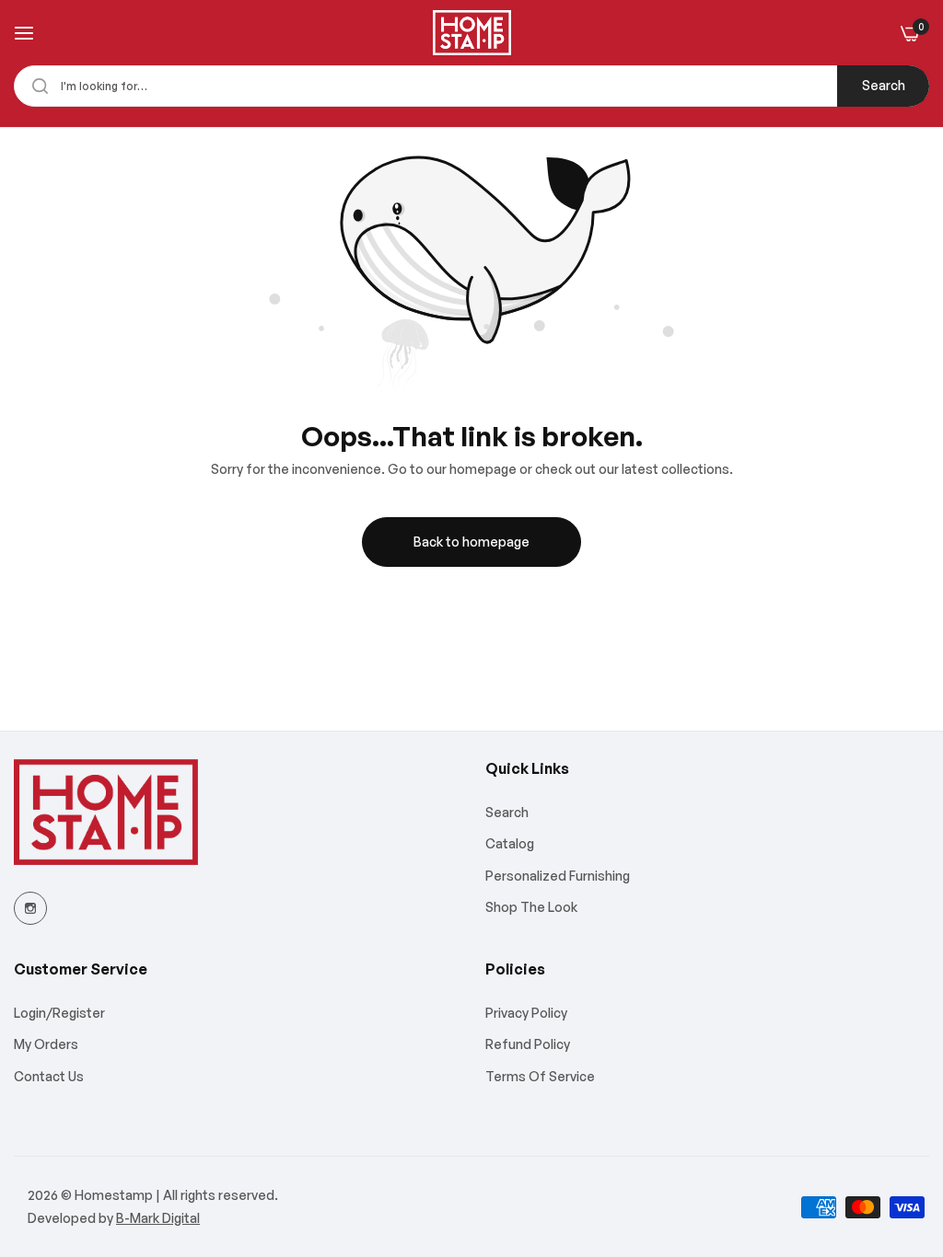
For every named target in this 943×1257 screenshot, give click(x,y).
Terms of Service (540, 1076)
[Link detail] (30, 908)
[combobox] (471, 86)
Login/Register (59, 1013)
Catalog (509, 843)
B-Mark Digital (158, 1218)
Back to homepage (471, 541)
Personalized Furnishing (557, 875)
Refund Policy (527, 1044)
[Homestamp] (472, 32)
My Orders (46, 1044)
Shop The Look (531, 907)
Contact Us (49, 1076)
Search (883, 85)
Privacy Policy (526, 1013)
